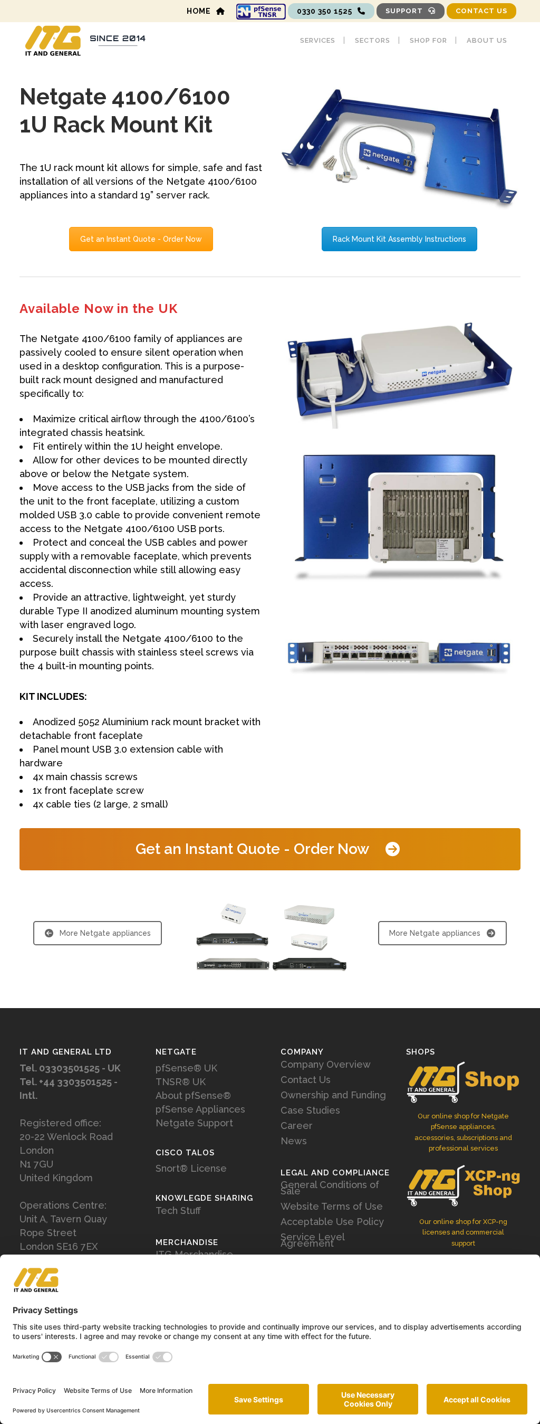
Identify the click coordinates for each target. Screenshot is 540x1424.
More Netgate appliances (105, 933)
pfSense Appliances (200, 1109)
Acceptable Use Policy (332, 1222)
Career (297, 1126)
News (294, 1141)
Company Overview (326, 1064)
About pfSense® (193, 1095)
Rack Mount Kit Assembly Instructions (399, 239)
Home (199, 11)
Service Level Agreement (312, 1240)
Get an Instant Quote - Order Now (141, 239)
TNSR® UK (181, 1081)
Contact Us (481, 11)
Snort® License (191, 1168)
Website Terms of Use (332, 1206)
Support (404, 11)
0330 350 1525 (324, 11)
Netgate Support (194, 1122)
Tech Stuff (178, 1211)
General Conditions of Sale (330, 1188)
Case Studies (310, 1110)
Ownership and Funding (333, 1095)
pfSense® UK (186, 1068)
